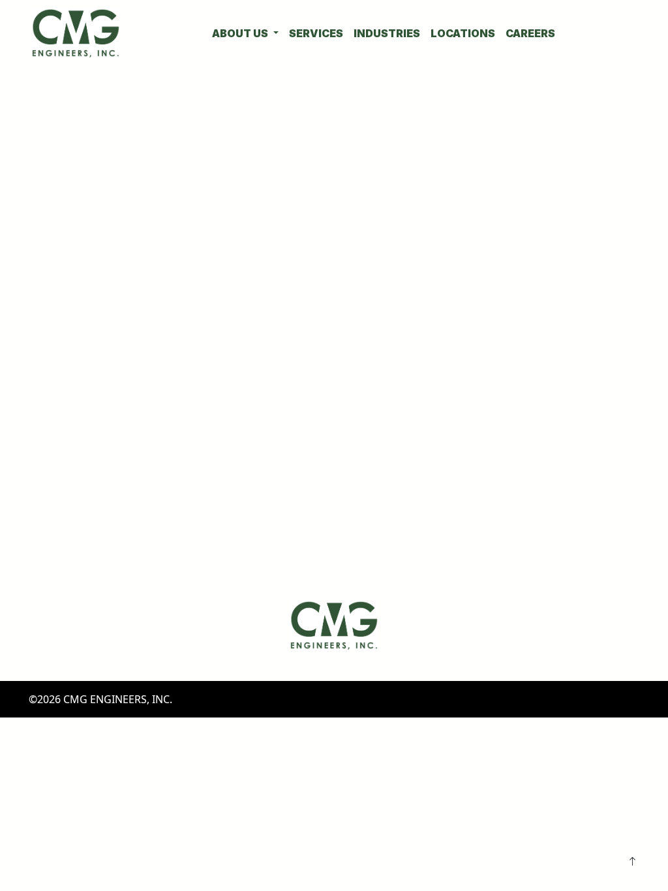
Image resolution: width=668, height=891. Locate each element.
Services (316, 33)
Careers (530, 33)
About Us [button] (241, 33)
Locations (463, 33)
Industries (387, 33)
